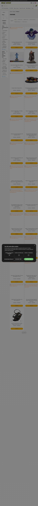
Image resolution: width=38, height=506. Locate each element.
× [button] (34, 245)
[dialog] (19, 253)
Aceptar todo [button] (29, 259)
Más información (10, 250)
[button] (9, 259)
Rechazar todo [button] (18, 259)
